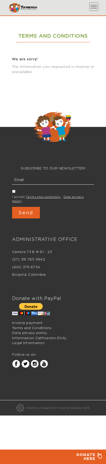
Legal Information (28, 343)
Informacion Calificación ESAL (39, 338)
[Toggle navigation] (93, 7)
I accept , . (48, 198)
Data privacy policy (29, 333)
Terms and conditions (43, 196)
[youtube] (44, 364)
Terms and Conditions (32, 328)
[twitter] (25, 364)
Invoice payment (27, 322)
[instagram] (35, 364)
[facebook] (16, 364)
